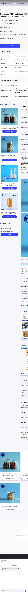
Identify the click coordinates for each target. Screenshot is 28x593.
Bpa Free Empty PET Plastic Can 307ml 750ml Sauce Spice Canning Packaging (8, 157)
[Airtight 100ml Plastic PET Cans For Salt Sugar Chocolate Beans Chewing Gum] (10, 493)
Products (21, 3)
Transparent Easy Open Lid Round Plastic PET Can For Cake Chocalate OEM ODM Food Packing (9, 185)
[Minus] (26, 561)
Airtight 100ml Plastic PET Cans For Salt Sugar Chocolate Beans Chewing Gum (9, 505)
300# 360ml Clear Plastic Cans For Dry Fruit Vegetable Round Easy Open (9, 474)
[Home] (5, 3)
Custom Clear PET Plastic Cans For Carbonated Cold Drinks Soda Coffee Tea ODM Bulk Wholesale (9, 214)
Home (14, 3)
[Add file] (2, 590)
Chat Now (9, 46)
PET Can (12, 9)
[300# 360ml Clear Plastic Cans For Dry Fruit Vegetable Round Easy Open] (10, 462)
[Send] (26, 590)
